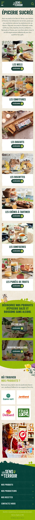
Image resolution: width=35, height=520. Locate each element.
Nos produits (7, 484)
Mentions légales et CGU (17, 515)
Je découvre (16, 69)
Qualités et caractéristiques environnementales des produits (17, 512)
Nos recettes (7, 497)
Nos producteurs (9, 491)
